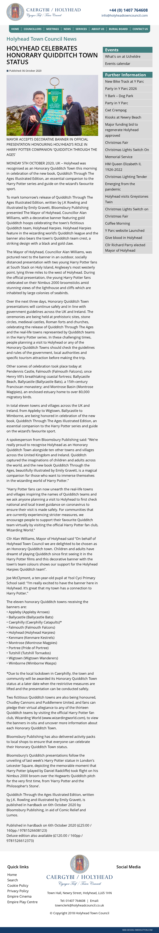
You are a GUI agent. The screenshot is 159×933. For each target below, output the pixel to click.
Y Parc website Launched (124, 230)
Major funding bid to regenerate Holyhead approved (122, 129)
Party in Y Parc (116, 103)
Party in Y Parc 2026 (121, 88)
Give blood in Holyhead (123, 237)
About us (98, 29)
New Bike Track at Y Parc (124, 81)
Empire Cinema (19, 896)
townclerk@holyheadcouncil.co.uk (79, 905)
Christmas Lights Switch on (126, 209)
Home (15, 29)
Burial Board (118, 29)
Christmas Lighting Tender (126, 176)
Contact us (140, 29)
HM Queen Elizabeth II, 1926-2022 (123, 166)
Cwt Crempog (116, 110)
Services (81, 29)
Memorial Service (118, 156)
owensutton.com (143, 930)
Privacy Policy (18, 890)
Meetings (52, 29)
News (67, 29)
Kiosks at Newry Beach (123, 117)
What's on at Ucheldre (122, 56)
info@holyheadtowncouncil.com (125, 15)
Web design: (128, 930)
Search (12, 880)
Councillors (32, 29)
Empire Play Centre (22, 901)
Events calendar (117, 63)
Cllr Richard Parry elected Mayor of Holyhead (125, 247)
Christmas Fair (116, 142)
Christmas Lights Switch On (127, 149)
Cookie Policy (17, 885)
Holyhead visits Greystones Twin (126, 199)
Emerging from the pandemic (120, 186)
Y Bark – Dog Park (119, 95)
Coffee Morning (117, 223)
